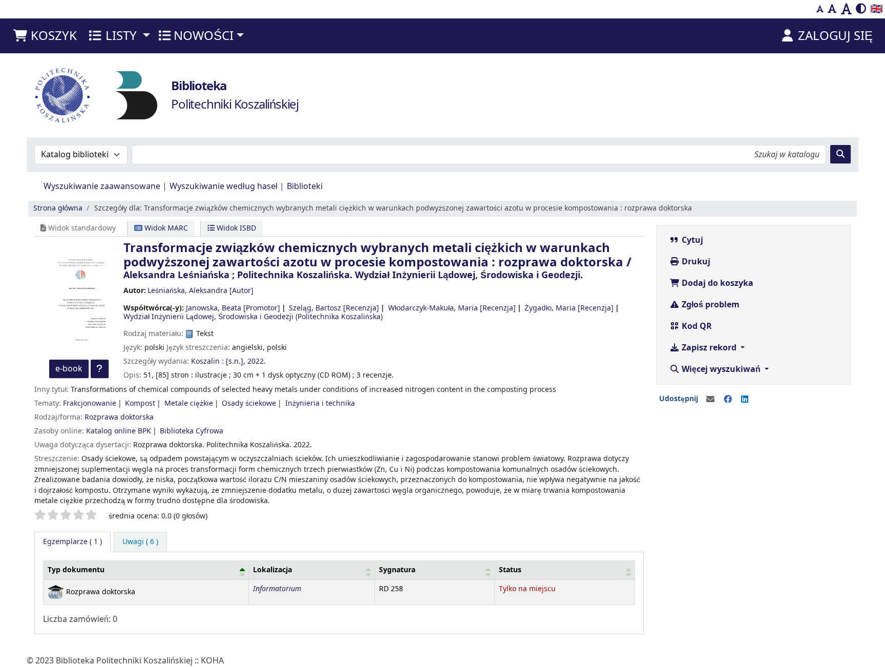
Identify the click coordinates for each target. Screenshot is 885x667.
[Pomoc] (100, 369)
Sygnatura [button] (397, 570)
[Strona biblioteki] (137, 95)
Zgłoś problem (710, 305)
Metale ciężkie (188, 403)
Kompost (140, 403)
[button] (44, 36)
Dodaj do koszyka (716, 283)
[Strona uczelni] (62, 95)
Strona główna (57, 208)
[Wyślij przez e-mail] (710, 399)
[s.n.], (235, 361)
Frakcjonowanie (89, 403)
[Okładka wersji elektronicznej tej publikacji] (78, 300)
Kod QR (696, 326)
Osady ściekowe (249, 403)
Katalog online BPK (118, 431)
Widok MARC (165, 228)
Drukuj (695, 262)
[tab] (140, 542)
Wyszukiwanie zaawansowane (102, 186)
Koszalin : (207, 361)
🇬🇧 (876, 9)
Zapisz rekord (709, 348)
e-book (68, 369)
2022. (256, 361)
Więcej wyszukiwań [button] (721, 369)
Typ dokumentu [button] (76, 570)
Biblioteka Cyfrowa (191, 431)
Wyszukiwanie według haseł (224, 186)
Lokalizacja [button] (272, 570)
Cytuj (691, 240)
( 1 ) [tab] (72, 541)
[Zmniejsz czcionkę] (820, 9)
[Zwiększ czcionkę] (846, 9)
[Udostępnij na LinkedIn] (744, 399)
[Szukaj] (840, 154)
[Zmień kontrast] (861, 9)
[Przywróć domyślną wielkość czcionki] (832, 9)
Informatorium (277, 589)
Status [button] (510, 570)
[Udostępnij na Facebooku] (727, 399)
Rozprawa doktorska (119, 417)
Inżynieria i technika (320, 403)
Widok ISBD (235, 228)
